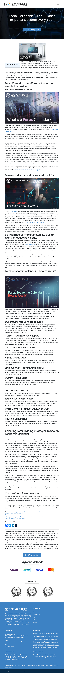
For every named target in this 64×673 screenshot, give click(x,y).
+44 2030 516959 (9, 646)
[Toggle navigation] (58, 3)
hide (18, 64)
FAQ (34, 619)
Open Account (37, 614)
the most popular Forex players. (35, 222)
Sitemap (35, 622)
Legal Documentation (38, 617)
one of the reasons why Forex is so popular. (27, 170)
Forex (34, 612)
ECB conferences (30, 244)
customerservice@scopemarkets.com (15, 642)
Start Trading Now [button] (32, 30)
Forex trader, (14, 211)
